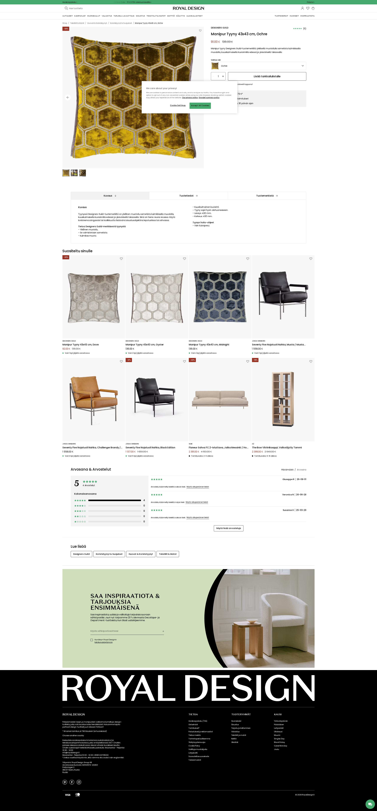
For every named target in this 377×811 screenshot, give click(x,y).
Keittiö (234, 739)
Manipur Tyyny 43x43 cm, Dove (80, 345)
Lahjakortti (192, 753)
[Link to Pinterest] (64, 782)
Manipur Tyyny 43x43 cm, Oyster (145, 345)
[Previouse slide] (68, 97)
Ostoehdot (193, 724)
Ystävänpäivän (281, 721)
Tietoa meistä (194, 735)
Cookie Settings (178, 105)
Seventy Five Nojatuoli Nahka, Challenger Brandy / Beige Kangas (91, 447)
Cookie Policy (194, 746)
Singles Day (279, 739)
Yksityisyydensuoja (196, 742)
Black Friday (279, 742)
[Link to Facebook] (72, 782)
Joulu (276, 749)
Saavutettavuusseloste (198, 756)
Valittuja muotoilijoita (197, 749)
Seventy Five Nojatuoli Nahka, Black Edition (150, 447)
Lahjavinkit (278, 728)
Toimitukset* (193, 728)
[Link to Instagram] (79, 782)
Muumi (277, 735)
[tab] (110, 196)
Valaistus (235, 732)
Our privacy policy (190, 97)
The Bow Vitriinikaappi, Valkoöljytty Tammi (277, 447)
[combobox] (311, 2)
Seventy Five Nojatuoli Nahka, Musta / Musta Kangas (278, 345)
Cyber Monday (280, 746)
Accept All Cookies (200, 105)
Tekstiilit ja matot (238, 735)
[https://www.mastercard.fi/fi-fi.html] (77, 795)
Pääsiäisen (279, 724)
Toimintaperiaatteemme (199, 739)
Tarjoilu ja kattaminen (240, 728)
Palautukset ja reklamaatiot (200, 732)
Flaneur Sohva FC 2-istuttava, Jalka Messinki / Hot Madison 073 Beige (218, 447)
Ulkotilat (234, 742)
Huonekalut (236, 721)
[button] (311, 2)
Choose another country (73, 735)
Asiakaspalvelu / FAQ (197, 721)
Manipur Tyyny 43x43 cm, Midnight (209, 345)
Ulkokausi (278, 732)
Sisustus (235, 724)
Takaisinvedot (194, 760)
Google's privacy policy (209, 97)
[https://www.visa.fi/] (67, 795)
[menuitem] (67, 16)
